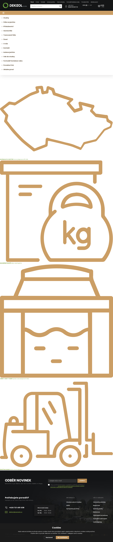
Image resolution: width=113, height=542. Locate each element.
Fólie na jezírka (9, 22)
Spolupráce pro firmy (72, 509)
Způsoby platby (98, 509)
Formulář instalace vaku (73, 2)
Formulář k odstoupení (100, 518)
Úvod (32, 2)
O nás (37, 2)
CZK (84, 5)
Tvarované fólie (9, 35)
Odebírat (82, 481)
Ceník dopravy (97, 522)
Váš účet (71, 5)
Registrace (96, 505)
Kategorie (56, 13)
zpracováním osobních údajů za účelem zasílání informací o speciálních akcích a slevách (67, 486)
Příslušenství (8, 26)
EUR (91, 5)
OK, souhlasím (62, 537)
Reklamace (96, 512)
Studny (6, 18)
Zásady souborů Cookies (73, 502)
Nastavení (49, 537)
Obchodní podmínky (99, 502)
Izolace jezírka (51, 2)
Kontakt (43, 2)
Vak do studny (61, 2)
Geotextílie (7, 31)
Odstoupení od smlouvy (100, 515)
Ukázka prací (94, 2)
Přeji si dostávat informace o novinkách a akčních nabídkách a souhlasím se (67, 486)
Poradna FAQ (85, 2)
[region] (46, 9)
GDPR (68, 505)
